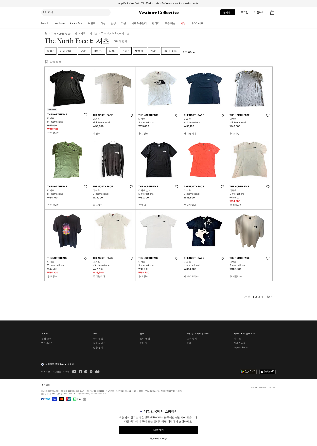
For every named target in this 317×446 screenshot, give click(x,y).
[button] (272, 12)
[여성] (108, 23)
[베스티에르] (206, 23)
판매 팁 (144, 343)
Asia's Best (76, 23)
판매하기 (227, 12)
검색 (50, 12)
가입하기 (259, 12)
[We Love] (67, 23)
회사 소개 (239, 338)
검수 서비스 (99, 343)
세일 (183, 23)
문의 (189, 343)
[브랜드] (98, 23)
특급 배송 (170, 23)
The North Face (60, 33)
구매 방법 (98, 338)
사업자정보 (110, 391)
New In (45, 23)
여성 (103, 23)
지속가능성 (239, 343)
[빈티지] (162, 23)
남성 (113, 23)
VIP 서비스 (47, 343)
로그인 (244, 12)
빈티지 (155, 23)
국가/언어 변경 (158, 439)
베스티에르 (197, 23)
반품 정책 (98, 347)
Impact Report (241, 347)
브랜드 (91, 23)
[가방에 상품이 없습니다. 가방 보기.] (272, 12)
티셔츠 (93, 33)
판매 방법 (145, 338)
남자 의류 (80, 33)
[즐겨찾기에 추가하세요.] (86, 115)
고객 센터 (192, 338)
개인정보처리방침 (61, 371)
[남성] (118, 23)
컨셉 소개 (46, 338)
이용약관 (45, 371)
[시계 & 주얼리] (149, 23)
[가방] (128, 23)
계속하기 (158, 430)
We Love (60, 23)
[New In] (52, 23)
